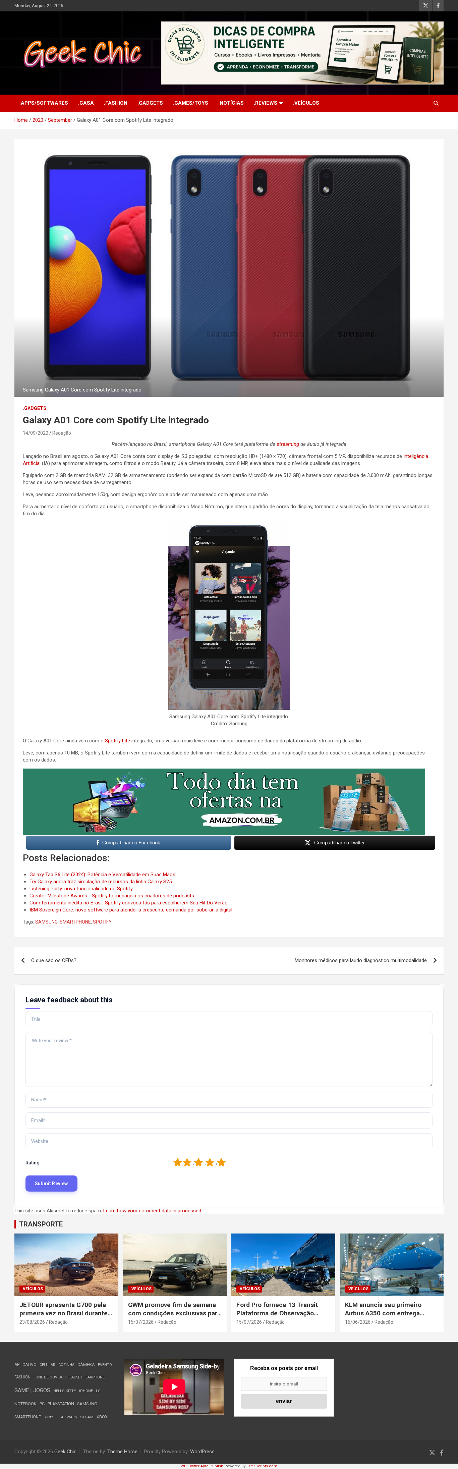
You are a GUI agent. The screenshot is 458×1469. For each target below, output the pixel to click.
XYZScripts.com (262, 1466)
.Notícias (231, 103)
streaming (288, 444)
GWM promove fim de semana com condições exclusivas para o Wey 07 (174, 1313)
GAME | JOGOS (32, 1390)
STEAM (87, 1417)
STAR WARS (66, 1417)
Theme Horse (122, 1452)
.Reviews (265, 103)
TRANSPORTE (41, 1224)
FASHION (22, 1377)
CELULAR (47, 1365)
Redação (61, 433)
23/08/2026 (32, 1322)
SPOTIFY (102, 922)
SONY (48, 1417)
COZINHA (66, 1365)
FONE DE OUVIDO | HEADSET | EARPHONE (69, 1377)
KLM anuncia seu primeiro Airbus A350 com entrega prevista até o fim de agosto (386, 1313)
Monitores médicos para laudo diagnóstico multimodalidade (361, 960)
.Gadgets (150, 103)
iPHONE (86, 1391)
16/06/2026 (357, 1322)
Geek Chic (65, 1452)
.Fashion (115, 103)
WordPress (202, 1452)
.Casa (86, 103)
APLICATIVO (25, 1364)
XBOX (102, 1416)
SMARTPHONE (75, 922)
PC (42, 1403)
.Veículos (306, 103)
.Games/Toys (190, 103)
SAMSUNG (46, 922)
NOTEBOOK (25, 1403)
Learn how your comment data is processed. (152, 1211)
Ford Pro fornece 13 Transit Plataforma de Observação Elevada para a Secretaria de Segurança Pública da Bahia (278, 1317)
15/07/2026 (141, 1322)
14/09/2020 (35, 433)
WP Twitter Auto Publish (202, 1466)
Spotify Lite (118, 741)
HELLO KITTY (64, 1391)
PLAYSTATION (61, 1403)
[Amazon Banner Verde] (224, 772)
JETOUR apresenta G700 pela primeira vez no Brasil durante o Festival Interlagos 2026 (66, 1313)
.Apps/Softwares (43, 103)
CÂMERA (86, 1364)
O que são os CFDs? (53, 960)
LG (98, 1391)
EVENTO (105, 1365)
